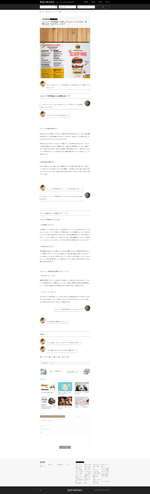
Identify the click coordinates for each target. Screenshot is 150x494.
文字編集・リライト (87, 479)
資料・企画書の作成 (79, 483)
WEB (102, 466)
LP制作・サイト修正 (87, 464)
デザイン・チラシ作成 (79, 471)
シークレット (68, 464)
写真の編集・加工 (87, 474)
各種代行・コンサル (87, 476)
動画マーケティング (96, 474)
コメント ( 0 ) (52, 416)
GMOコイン (50, 464)
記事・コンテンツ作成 (105, 481)
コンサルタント (95, 469)
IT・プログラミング (79, 464)
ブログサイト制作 (96, 471)
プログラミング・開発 (105, 471)
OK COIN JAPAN (59, 464)
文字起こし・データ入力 (97, 479)
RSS (40, 490)
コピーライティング (87, 469)
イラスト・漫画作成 (79, 469)
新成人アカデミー (46, 19)
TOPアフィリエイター (79, 466)
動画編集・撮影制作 (105, 474)
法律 (85, 481)
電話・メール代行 (96, 483)
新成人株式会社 (75, 490)
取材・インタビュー (79, 476)
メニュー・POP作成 (53, 19)
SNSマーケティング (105, 464)
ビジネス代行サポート (87, 471)
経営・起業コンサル (96, 481)
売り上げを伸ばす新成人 (79, 479)
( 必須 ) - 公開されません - (46, 429)
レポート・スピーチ (79, 474)
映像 (76, 481)
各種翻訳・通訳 (95, 476)
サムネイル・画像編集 (105, 469)
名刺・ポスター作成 (105, 476)
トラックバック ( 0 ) (78, 416)
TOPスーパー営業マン (96, 466)
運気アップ (86, 483)
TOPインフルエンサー (87, 466)
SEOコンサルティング (96, 464)
